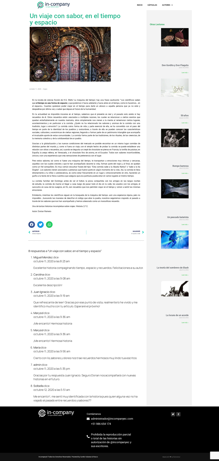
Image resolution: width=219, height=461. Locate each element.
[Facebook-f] (178, 414)
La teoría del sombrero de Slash (173, 267)
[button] (179, 5)
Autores (166, 5)
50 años (185, 115)
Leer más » (185, 73)
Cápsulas (152, 5)
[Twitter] (173, 414)
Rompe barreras (180, 166)
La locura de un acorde (177, 315)
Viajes (45, 89)
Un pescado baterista (178, 217)
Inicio (139, 5)
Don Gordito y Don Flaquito (175, 65)
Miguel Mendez (43, 257)
